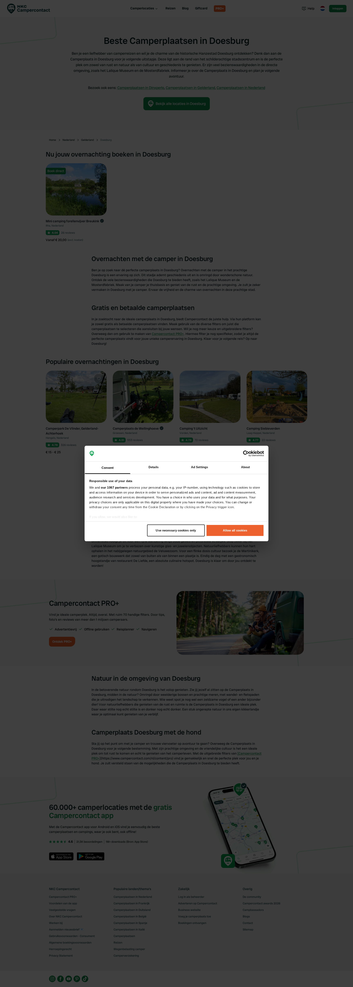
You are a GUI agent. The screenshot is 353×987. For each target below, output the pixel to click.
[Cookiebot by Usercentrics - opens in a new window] (246, 454)
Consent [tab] (108, 467)
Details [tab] (154, 467)
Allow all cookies (235, 530)
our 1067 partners (114, 487)
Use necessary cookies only (176, 530)
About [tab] (245, 467)
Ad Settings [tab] (199, 467)
